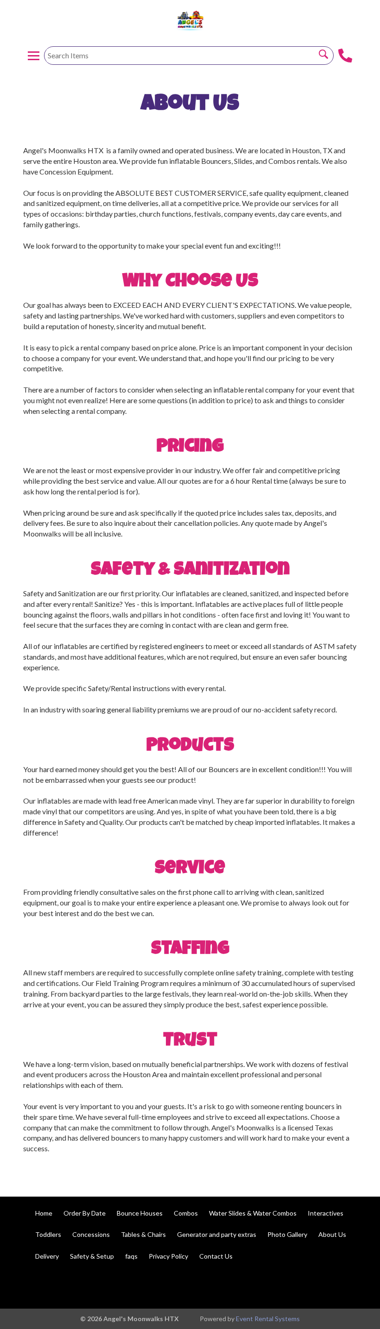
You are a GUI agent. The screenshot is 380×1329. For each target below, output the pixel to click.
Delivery (47, 1256)
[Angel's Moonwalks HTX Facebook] (355, 1286)
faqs (131, 1256)
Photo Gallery (287, 1234)
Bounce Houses (140, 1213)
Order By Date (84, 1213)
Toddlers (48, 1234)
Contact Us (216, 1256)
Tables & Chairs (143, 1234)
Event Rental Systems (268, 1319)
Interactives (325, 1213)
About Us (332, 1234)
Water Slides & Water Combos (253, 1213)
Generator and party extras (216, 1234)
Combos (186, 1213)
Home (43, 1213)
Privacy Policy (168, 1256)
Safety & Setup (92, 1256)
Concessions (91, 1234)
